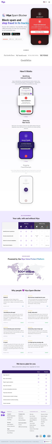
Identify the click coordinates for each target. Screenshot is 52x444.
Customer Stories (33, 418)
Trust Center (32, 423)
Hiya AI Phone (10, 432)
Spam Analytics (10, 424)
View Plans (9, 419)
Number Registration (11, 415)
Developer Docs (44, 419)
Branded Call (9, 417)
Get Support (43, 418)
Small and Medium (22, 420)
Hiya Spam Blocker (11, 430)
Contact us (32, 430)
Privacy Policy (12, 441)
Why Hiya (31, 414)
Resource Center (44, 414)
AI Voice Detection (11, 426)
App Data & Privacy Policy (27, 441)
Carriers (20, 424)
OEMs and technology (23, 426)
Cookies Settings (35, 441)
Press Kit (42, 425)
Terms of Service (18, 441)
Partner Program (44, 416)
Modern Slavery (33, 425)
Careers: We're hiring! (34, 428)
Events (42, 423)
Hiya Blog (43, 421)
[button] (45, 2)
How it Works (32, 416)
